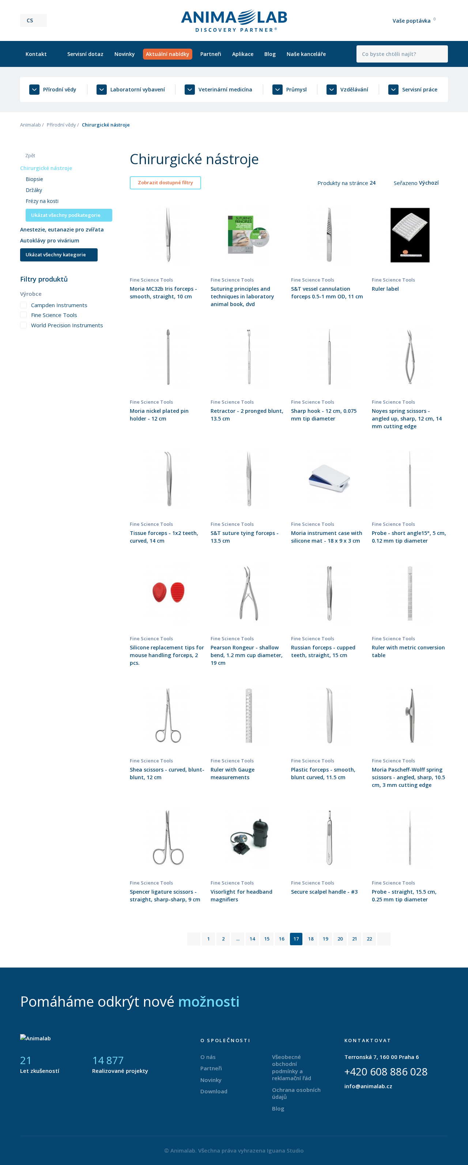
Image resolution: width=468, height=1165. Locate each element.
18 (310, 938)
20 (340, 938)
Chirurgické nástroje (46, 168)
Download (213, 1091)
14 (252, 938)
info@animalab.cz (368, 1086)
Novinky (124, 53)
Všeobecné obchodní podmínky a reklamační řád (291, 1067)
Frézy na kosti (42, 200)
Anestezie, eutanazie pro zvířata (62, 229)
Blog (270, 53)
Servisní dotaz (85, 53)
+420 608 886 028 (386, 1071)
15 (266, 938)
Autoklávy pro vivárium (49, 240)
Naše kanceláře (306, 53)
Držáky (34, 189)
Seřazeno (406, 182)
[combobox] (377, 182)
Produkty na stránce (343, 182)
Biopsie (34, 179)
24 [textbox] (372, 182)
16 (281, 938)
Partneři (210, 53)
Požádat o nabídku (168, 253)
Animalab (30, 124)
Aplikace (242, 53)
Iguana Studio (285, 1150)
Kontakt (36, 53)
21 (354, 938)
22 (369, 938)
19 (325, 938)
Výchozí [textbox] (429, 182)
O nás (208, 1056)
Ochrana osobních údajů (296, 1093)
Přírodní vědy (61, 124)
